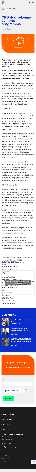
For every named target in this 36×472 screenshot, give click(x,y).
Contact (6, 429)
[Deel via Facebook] (9, 300)
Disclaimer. (4, 461)
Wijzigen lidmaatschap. (7, 458)
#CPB (6, 261)
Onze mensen (8, 414)
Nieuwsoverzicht (10, 419)
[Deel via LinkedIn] (2, 300)
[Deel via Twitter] (6, 300)
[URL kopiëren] (13, 301)
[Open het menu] (33, 2)
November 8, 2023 (31, 282)
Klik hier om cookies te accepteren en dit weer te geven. (18, 282)
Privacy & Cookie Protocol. (8, 455)
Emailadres (8, 380)
